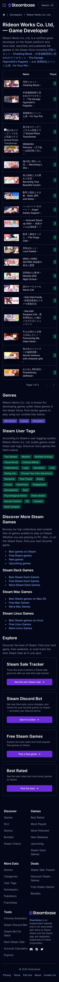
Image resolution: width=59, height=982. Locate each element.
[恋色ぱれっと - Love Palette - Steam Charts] (11, 249)
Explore (8, 955)
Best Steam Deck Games (24, 577)
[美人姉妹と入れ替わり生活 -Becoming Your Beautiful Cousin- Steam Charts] (11, 179)
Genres (8, 869)
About (38, 975)
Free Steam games (20, 555)
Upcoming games (20, 563)
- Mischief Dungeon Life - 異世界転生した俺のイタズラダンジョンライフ (32, 318)
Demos (8, 830)
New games (16, 559)
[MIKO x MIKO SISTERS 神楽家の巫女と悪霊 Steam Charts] (11, 261)
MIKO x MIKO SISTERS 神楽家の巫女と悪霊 (32, 262)
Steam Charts (12, 843)
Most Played (38, 824)
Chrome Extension (15, 918)
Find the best (27, 788)
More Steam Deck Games (24, 585)
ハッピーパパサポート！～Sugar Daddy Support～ (32, 209)
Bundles (9, 837)
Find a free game (28, 754)
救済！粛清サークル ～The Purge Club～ (32, 237)
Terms (17, 975)
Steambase (36, 920)
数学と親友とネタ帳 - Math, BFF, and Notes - (32, 195)
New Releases (39, 837)
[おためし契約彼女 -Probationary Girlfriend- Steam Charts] (11, 372)
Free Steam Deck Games (24, 581)
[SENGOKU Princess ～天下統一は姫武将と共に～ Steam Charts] (11, 148)
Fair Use (27, 975)
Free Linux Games (20, 624)
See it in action (27, 719)
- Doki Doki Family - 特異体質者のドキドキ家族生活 (33, 300)
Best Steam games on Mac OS (27, 598)
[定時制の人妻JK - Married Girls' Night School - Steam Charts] (11, 275)
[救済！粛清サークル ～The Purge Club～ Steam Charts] (11, 237)
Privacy (7, 975)
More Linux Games (20, 628)
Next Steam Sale (14, 942)
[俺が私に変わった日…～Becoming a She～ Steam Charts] (11, 164)
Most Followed (40, 830)
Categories (11, 876)
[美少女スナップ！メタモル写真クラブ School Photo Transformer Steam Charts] (11, 138)
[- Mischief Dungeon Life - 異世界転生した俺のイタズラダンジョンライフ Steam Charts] (11, 317)
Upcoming (37, 843)
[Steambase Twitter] (42, 949)
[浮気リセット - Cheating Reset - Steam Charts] (11, 83)
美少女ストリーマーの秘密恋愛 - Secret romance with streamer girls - (33, 355)
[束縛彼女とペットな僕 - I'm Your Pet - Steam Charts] (11, 116)
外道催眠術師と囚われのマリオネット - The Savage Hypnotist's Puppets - (29, 57)
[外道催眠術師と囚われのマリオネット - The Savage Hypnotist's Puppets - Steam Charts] (11, 98)
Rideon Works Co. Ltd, (39, 14)
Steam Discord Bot (15, 924)
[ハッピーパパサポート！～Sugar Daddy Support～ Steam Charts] (11, 209)
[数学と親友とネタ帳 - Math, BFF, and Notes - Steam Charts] (11, 195)
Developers (16, 14)
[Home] (4, 14)
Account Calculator (16, 948)
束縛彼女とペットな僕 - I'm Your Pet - (33, 116)
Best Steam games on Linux (26, 620)
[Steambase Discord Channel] (31, 949)
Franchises (10, 902)
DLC (6, 824)
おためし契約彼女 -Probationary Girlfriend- (33, 372)
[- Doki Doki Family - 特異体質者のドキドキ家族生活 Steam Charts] (11, 300)
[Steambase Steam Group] (36, 949)
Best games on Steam (22, 551)
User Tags (10, 883)
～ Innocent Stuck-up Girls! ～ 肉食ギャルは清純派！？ (33, 223)
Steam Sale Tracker (43, 869)
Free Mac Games (19, 602)
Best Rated (37, 817)
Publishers (10, 896)
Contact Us (50, 975)
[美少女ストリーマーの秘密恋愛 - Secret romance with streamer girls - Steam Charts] (11, 355)
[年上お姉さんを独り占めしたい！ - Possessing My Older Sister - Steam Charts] (11, 336)
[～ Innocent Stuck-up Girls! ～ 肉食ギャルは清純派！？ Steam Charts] (11, 223)
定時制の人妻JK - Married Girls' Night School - (32, 276)
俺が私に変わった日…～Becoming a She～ (32, 164)
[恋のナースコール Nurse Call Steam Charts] (11, 288)
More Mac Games (19, 606)
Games (8, 817)
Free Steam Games (42, 886)
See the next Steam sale (27, 682)
